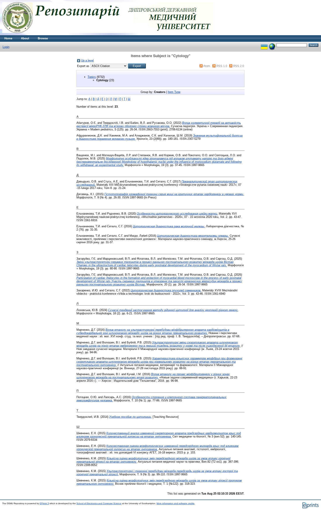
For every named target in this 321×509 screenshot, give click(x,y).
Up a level (87, 60)
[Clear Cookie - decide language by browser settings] (272, 45)
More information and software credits (175, 503)
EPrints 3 (44, 503)
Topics (92, 77)
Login (6, 47)
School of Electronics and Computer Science (98, 503)
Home (8, 38)
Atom (206, 66)
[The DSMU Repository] (108, 34)
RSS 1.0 (221, 66)
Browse (43, 38)
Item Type (174, 92)
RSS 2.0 (238, 66)
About (25, 38)
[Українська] (264, 45)
